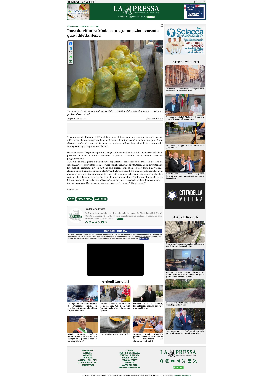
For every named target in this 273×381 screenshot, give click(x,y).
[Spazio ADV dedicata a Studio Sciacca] (185, 55)
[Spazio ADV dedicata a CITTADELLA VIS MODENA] (185, 210)
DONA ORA (144, 238)
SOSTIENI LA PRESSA (129, 353)
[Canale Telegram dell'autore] (96, 222)
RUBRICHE (88, 358)
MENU (75, 1)
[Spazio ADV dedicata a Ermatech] (78, 19)
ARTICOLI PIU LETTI (87, 360)
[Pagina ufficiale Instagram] (167, 361)
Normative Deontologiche (182, 375)
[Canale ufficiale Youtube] (172, 361)
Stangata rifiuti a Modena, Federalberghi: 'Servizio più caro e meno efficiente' (148, 306)
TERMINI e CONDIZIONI (129, 367)
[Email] (106, 222)
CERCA (200, 1)
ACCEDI (90, 1)
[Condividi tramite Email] (70, 61)
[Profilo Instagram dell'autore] (90, 222)
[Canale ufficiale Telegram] (178, 361)
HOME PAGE (87, 350)
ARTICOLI (87, 353)
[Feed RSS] (195, 361)
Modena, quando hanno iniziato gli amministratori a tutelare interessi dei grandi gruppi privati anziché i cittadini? (185, 274)
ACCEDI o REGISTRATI (87, 362)
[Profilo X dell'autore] (99, 222)
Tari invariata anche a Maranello (114, 334)
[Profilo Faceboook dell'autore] (86, 222)
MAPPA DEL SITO (129, 365)
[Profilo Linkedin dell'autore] (102, 222)
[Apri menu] (69, 1)
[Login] (83, 1)
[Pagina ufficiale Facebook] (161, 361)
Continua (120, 219)
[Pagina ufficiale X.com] (184, 361)
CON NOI (130, 350)
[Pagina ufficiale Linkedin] (189, 361)
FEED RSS (129, 362)
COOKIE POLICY (129, 358)
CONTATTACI (88, 365)
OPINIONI (87, 355)
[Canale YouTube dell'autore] (93, 222)
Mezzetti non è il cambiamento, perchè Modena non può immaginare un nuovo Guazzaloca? (185, 176)
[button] (161, 27)
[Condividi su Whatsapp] (70, 57)
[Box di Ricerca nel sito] (193, 1)
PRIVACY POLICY (129, 360)
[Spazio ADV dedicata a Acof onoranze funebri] (195, 19)
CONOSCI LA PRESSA (129, 355)
